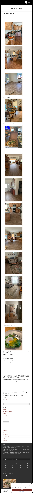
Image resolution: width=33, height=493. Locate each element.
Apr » (6, 471)
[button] (31, 483)
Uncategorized (5, 440)
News (4, 432)
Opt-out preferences (21, 491)
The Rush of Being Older (6, 417)
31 (27, 469)
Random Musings (5, 434)
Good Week (4, 409)
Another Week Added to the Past (7, 411)
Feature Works (5, 428)
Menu (29, 2)
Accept (22, 489)
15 (20, 465)
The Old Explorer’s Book (6, 415)
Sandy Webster (12, 15)
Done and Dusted (8, 13)
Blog (6, 399)
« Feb (4, 471)
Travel (4, 438)
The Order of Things (6, 436)
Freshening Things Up (6, 413)
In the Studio (5, 430)
